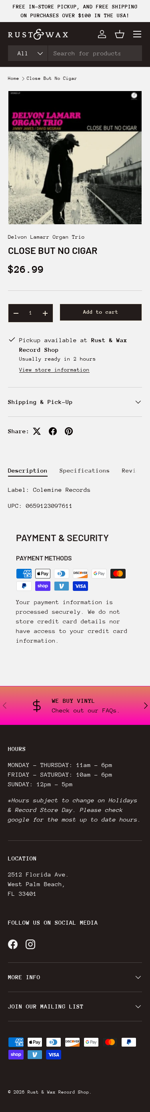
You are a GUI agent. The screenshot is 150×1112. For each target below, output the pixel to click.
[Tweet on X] (37, 431)
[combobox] (75, 53)
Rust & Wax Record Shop (58, 1092)
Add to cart (100, 312)
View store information (54, 370)
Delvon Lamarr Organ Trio (46, 237)
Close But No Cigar (52, 78)
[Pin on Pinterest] (69, 431)
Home (13, 78)
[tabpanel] (75, 498)
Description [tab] (28, 470)
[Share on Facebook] (53, 431)
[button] (119, 34)
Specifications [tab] (85, 470)
